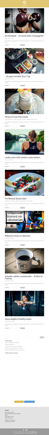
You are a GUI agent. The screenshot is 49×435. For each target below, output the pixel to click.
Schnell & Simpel (33, 119)
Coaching (25, 5)
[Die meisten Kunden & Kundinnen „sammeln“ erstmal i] (14, 394)
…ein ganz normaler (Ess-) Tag (17, 76)
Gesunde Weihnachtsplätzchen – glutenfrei (13, 348)
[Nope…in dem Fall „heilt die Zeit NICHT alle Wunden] (34, 394)
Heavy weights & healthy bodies (18, 319)
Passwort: (7, 44)
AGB (27, 433)
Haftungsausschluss (33, 433)
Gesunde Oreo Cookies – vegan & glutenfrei (13, 346)
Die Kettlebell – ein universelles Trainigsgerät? (24, 36)
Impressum (17, 433)
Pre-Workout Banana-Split (15, 198)
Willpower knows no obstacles (17, 236)
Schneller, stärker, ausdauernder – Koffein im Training (24, 277)
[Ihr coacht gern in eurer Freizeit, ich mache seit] (14, 371)
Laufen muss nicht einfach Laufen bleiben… (23, 157)
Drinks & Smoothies (18, 119)
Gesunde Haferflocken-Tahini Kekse (12, 342)
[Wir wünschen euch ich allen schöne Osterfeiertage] (14, 383)
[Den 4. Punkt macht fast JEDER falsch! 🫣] (34, 360)
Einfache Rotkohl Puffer (9, 344)
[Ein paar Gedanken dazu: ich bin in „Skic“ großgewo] (34, 371)
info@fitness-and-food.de (10, 420)
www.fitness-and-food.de (10, 421)
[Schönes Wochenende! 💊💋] (14, 360)
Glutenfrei (24, 119)
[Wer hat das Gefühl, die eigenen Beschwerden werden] (34, 383)
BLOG (12, 38)
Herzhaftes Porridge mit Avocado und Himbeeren (15, 350)
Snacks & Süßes (29, 201)
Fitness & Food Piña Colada (16, 117)
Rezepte (28, 119)
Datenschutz (23, 433)
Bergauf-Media (34, 431)
